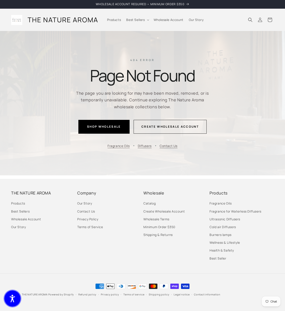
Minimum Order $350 (159, 227)
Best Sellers (20, 211)
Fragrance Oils (119, 146)
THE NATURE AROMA (35, 294)
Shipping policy (159, 294)
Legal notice (181, 294)
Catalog (149, 203)
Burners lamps (221, 235)
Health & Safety (222, 250)
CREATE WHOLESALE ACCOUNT (170, 127)
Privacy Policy (87, 219)
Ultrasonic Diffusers (225, 219)
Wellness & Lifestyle (225, 242)
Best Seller (218, 258)
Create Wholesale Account (164, 211)
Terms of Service (90, 227)
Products (18, 203)
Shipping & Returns (158, 235)
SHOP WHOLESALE (104, 127)
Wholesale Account (26, 219)
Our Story (18, 227)
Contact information (207, 294)
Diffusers (145, 146)
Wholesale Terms (156, 219)
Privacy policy (110, 294)
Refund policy (87, 294)
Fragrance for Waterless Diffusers (235, 211)
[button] (137, 20)
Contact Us (168, 146)
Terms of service (133, 294)
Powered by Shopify (61, 294)
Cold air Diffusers (223, 227)
